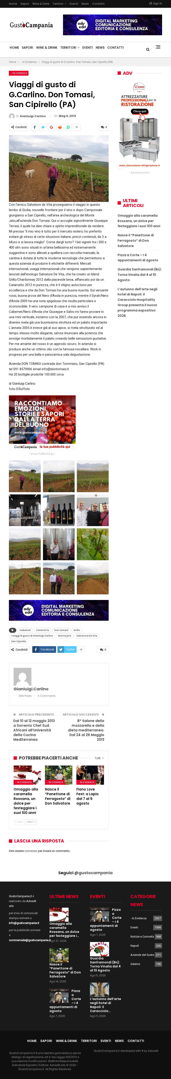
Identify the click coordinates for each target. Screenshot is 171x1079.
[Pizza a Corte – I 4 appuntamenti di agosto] (59, 996)
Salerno (135, 964)
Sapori (24, 4)
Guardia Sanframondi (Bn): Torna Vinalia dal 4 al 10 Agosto (140, 274)
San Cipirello (18, 641)
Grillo (76, 630)
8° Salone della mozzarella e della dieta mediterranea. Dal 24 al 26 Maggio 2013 (86, 730)
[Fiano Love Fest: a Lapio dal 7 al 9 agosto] (90, 775)
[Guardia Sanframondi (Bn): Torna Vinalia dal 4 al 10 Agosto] (99, 949)
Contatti (98, 4)
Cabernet (25, 630)
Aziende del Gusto (142, 955)
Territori (58, 4)
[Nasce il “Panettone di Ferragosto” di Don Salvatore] (58, 775)
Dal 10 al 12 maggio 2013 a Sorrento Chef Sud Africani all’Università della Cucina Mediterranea (34, 730)
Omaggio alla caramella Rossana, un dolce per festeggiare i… (64, 929)
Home (13, 4)
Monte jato (64, 635)
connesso (30, 851)
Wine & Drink (40, 4)
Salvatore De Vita (86, 635)
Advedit (153, 1051)
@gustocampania (93, 873)
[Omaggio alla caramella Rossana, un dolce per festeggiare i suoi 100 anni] (27, 775)
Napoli (134, 945)
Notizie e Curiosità (142, 936)
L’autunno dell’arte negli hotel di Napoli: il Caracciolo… (105, 1005)
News (85, 4)
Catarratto (42, 630)
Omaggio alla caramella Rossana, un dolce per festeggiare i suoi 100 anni (139, 220)
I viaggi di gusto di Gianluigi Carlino (32, 635)
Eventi (74, 4)
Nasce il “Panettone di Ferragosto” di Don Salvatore (136, 240)
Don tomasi (61, 630)
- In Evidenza (18, 73)
